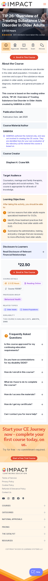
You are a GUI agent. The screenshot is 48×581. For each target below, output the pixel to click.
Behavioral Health (13, 299)
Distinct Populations (30, 310)
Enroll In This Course (25, 57)
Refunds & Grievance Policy (14, 489)
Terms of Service (9, 478)
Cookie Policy (8, 485)
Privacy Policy (8, 481)
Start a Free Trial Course (24, 458)
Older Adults (12, 310)
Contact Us (6, 492)
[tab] (6, 47)
